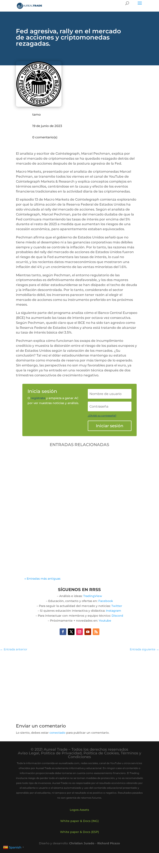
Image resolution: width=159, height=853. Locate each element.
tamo (36, 114)
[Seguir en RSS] (96, 631)
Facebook (105, 601)
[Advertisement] (79, 685)
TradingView (92, 596)
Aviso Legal (28, 753)
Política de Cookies (101, 753)
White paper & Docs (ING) (79, 821)
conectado (57, 733)
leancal (40, 545)
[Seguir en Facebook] (63, 631)
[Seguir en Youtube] (87, 631)
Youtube (105, 620)
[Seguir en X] (71, 631)
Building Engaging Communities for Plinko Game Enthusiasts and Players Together (75, 537)
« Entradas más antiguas (42, 578)
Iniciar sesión (109, 425)
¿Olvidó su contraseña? (102, 415)
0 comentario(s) (44, 137)
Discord (117, 615)
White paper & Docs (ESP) (79, 832)
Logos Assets (79, 810)
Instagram (113, 611)
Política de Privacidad (61, 753)
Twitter (116, 606)
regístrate (38, 398)
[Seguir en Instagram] (79, 631)
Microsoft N (76, 545)
